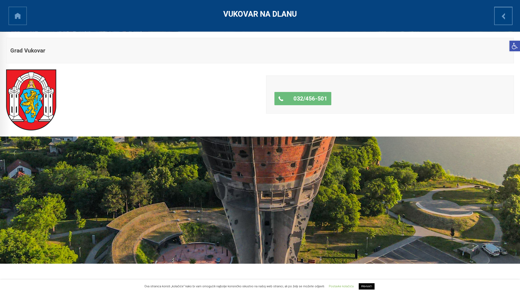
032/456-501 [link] (310, 98)
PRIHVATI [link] (366, 286)
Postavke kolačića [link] (341, 286)
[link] (514, 46)
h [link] (18, 16)
